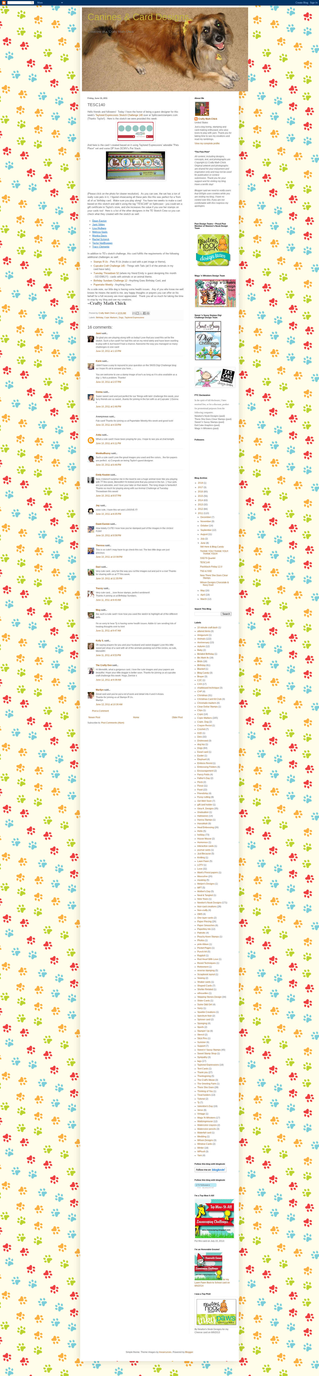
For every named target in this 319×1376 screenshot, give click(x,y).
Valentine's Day (205, 1106)
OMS (199, 914)
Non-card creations (207, 906)
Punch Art (202, 951)
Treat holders (204, 1095)
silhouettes (202, 993)
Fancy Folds (203, 774)
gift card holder (204, 804)
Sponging (202, 1023)
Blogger (189, 1352)
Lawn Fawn (203, 861)
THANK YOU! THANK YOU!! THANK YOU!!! (214, 552)
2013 (201, 504)
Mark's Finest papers (207, 872)
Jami (98, 333)
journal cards (203, 850)
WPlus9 (201, 1151)
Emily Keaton (103, 475)
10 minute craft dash (207, 627)
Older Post (177, 717)
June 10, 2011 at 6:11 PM (108, 443)
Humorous (202, 842)
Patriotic (201, 933)
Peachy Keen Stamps (208, 936)
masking (201, 880)
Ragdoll (201, 955)
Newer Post (94, 717)
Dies (199, 737)
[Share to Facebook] (144, 313)
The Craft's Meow (206, 1080)
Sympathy (202, 1057)
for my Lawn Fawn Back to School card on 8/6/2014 (212, 1282)
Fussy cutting (203, 797)
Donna (99, 392)
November (206, 521)
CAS (199, 684)
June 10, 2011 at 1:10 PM (108, 351)
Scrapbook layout (206, 974)
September (206, 530)
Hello (200, 831)
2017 (201, 487)
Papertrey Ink (204, 929)
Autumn (201, 646)
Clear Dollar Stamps (207, 706)
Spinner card (203, 1019)
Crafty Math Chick (207, 119)
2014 (201, 500)
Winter (200, 1148)
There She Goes (205, 1087)
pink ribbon (203, 944)
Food (200, 789)
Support (201, 1046)
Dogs (121, 317)
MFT (199, 887)
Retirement (202, 967)
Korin (99, 361)
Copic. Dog (203, 722)
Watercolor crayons (207, 1125)
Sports (200, 1027)
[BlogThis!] (137, 313)
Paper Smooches (206, 925)
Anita (98, 435)
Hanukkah (202, 823)
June (203, 543)
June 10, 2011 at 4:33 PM (108, 425)
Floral (200, 786)
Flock (200, 782)
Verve (200, 1110)
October (204, 525)
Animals (201, 639)
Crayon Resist (204, 725)
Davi (98, 567)
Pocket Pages (204, 948)
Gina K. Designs (205, 808)
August (204, 534)
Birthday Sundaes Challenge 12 (110, 280)
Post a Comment (100, 711)
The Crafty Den (104, 665)
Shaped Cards (204, 985)
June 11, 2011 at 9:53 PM (108, 655)
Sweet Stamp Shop (207, 1053)
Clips (200, 710)
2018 (201, 483)
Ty (198, 1102)
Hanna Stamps (204, 820)
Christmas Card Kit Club (209, 699)
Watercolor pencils (206, 1129)
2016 (201, 491)
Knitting (201, 857)
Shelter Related (205, 989)
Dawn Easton (103, 524)
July (202, 538)
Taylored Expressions (134, 317)
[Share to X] (141, 313)
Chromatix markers (206, 703)
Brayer (200, 676)
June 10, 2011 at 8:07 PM (108, 495)
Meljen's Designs (206, 884)
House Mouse (204, 838)
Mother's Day (203, 891)
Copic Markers (111, 317)
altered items (203, 631)
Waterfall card (204, 1132)
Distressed (202, 740)
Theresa (100, 545)
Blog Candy (203, 673)
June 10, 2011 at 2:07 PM (108, 382)
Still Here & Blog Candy (212, 546)
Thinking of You (205, 1091)
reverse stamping (206, 970)
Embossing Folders (207, 767)
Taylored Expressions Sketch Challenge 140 (119, 115)
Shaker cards (204, 982)
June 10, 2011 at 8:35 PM (108, 514)
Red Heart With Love (207, 959)
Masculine (202, 876)
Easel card (202, 752)
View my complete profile (207, 143)
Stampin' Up (203, 1031)
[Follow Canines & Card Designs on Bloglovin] (211, 1171)
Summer (201, 1042)
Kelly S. (100, 640)
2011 (201, 513)
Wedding (201, 1136)
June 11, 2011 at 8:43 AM (108, 600)
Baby (200, 650)
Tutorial (201, 1099)
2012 (201, 509)
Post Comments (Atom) (112, 722)
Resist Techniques (206, 963)
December (206, 517)
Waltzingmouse (205, 1121)
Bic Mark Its (203, 657)
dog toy (201, 744)
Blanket (201, 669)
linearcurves (165, 1352)
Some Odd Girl (204, 1004)
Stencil (200, 1034)
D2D (199, 733)
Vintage (201, 1114)
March (203, 599)
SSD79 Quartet (207, 558)
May (202, 590)
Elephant (201, 759)
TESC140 (205, 562)
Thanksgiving (204, 1076)
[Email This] (134, 313)
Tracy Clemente (100, 246)
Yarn (199, 1155)
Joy (98, 505)
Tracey (99, 588)
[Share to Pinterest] (148, 313)
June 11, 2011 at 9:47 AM (108, 630)
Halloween (202, 816)
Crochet (201, 729)
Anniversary (203, 642)
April (203, 595)
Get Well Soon (204, 801)
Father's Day (203, 778)
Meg (98, 610)
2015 (201, 496)
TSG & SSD (206, 571)
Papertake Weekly (103, 284)
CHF (199, 691)
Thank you (202, 1072)
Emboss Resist (204, 763)
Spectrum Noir (204, 1016)
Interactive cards (205, 846)
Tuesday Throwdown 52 (106, 273)
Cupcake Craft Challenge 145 (109, 265)
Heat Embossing (205, 827)
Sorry (200, 1008)
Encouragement (205, 771)
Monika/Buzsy (103, 453)
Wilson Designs (205, 1140)
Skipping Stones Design (209, 997)
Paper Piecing (204, 921)
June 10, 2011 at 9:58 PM (108, 535)
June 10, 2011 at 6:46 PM (108, 465)
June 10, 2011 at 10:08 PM (109, 557)
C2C (199, 680)
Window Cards (204, 1144)
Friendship (202, 793)
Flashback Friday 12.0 (211, 566)
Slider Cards (203, 1000)
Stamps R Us (101, 261)
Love (199, 869)
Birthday (99, 317)
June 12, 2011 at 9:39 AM (108, 680)
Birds (200, 661)
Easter (200, 755)
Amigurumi (202, 635)
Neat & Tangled (205, 895)
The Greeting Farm (206, 1083)
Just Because (204, 853)
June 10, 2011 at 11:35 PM (109, 578)
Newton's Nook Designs (209, 902)
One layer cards (205, 918)
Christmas (202, 695)
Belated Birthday (205, 654)
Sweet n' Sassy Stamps (209, 1050)
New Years (202, 899)
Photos (200, 940)
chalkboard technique (208, 688)
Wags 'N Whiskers (206, 1117)
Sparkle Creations (206, 1012)
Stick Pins (202, 1038)
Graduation (203, 812)
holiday (201, 835)
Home (136, 717)
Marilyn (100, 690)
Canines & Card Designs (138, 17)
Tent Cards (202, 1068)
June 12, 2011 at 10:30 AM (109, 704)
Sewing (201, 978)
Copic (200, 714)
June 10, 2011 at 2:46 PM (108, 406)
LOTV (200, 865)
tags (199, 1061)
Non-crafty (202, 910)
